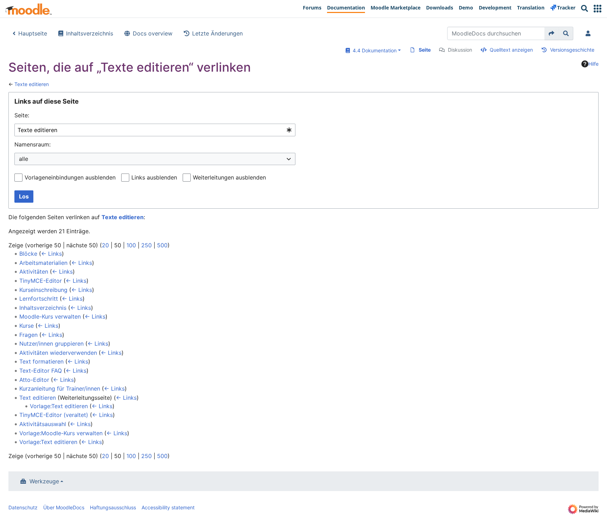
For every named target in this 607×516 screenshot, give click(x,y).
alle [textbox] (23, 158)
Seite (425, 50)
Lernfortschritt (38, 298)
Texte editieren (31, 84)
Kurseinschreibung (43, 289)
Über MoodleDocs (63, 507)
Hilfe (593, 64)
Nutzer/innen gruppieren (51, 343)
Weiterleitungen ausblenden (229, 177)
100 (131, 245)
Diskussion (460, 50)
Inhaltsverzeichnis (89, 33)
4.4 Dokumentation (373, 50)
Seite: (21, 115)
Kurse (26, 325)
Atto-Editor (34, 379)
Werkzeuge (44, 481)
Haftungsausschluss (113, 507)
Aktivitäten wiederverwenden (58, 352)
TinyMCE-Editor (40, 280)
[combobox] (154, 130)
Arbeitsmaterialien (43, 262)
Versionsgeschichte (572, 50)
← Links (51, 253)
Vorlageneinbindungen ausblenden (70, 177)
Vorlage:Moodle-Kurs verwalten (61, 433)
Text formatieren (41, 361)
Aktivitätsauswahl (42, 423)
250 (146, 245)
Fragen (28, 334)
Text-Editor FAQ (40, 370)
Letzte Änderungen (217, 33)
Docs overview (152, 33)
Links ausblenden (154, 177)
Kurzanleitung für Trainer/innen (59, 388)
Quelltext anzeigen (511, 50)
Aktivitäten (33, 271)
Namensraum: (32, 144)
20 (105, 245)
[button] (597, 8)
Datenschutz (23, 507)
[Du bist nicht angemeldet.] (589, 33)
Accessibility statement (168, 507)
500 (162, 245)
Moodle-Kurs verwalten (50, 316)
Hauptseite (32, 33)
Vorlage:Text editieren (59, 406)
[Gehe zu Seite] (551, 33)
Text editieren (37, 397)
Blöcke (28, 253)
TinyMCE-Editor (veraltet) (53, 414)
